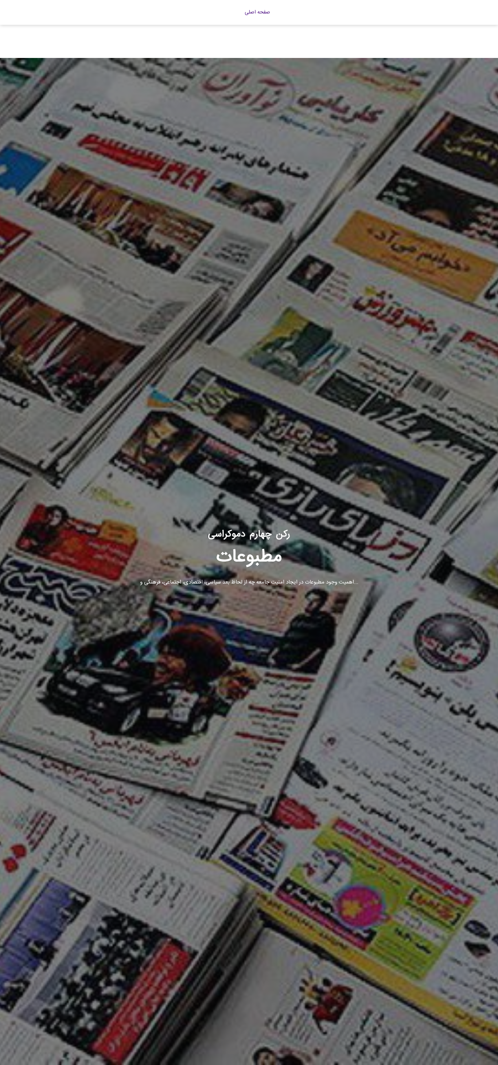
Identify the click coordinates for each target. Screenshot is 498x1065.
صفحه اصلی (257, 12)
